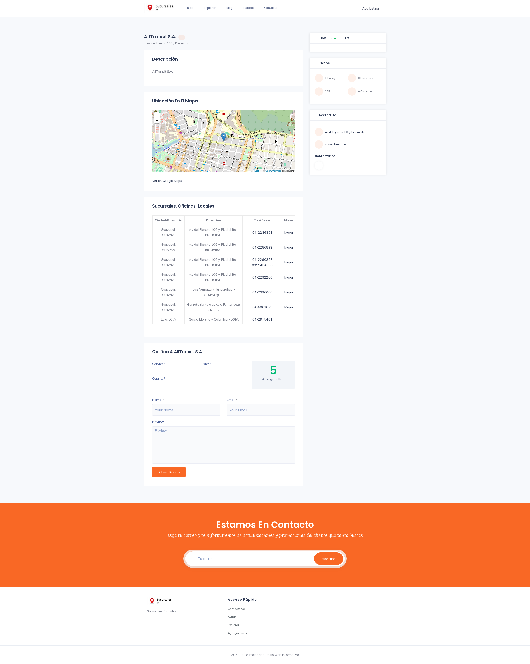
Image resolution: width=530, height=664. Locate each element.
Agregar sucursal (239, 633)
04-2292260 (262, 277)
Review (158, 422)
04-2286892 (262, 247)
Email (231, 399)
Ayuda (232, 617)
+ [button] (157, 115)
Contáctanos (237, 609)
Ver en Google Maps (167, 181)
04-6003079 (262, 307)
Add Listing (370, 8)
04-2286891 (262, 232)
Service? (158, 364)
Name (156, 399)
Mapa (288, 232)
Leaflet (257, 170)
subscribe (329, 559)
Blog (229, 8)
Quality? (158, 378)
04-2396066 (262, 292)
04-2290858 (262, 259)
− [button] (157, 120)
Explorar (210, 8)
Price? (206, 364)
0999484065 (262, 265)
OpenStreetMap (273, 170)
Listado (248, 8)
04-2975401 (262, 319)
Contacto (270, 8)
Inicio (189, 8)
